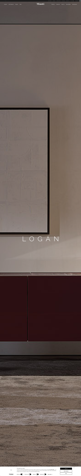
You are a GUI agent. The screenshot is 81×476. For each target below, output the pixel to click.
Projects (16, 4)
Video (20, 4)
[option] (40, 239)
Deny (66, 473)
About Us (63, 4)
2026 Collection (11, 4)
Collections (58, 4)
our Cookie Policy (51, 469)
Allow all (66, 468)
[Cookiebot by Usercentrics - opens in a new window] (11, 474)
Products (5, 4)
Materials (53, 4)
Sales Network (74, 4)
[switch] (30, 474)
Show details (50, 474)
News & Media (68, 4)
